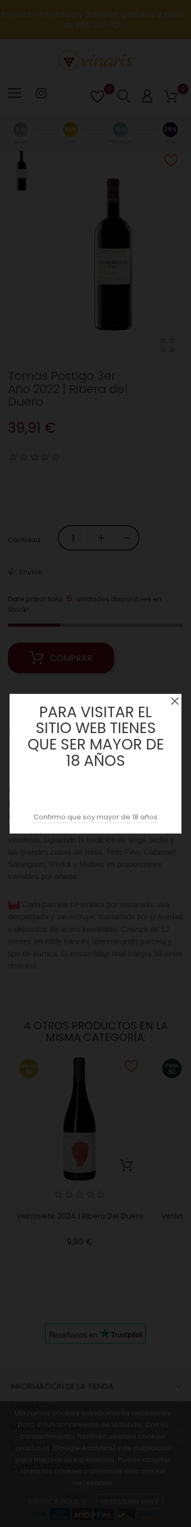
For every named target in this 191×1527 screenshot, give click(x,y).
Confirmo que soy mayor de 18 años (95, 817)
